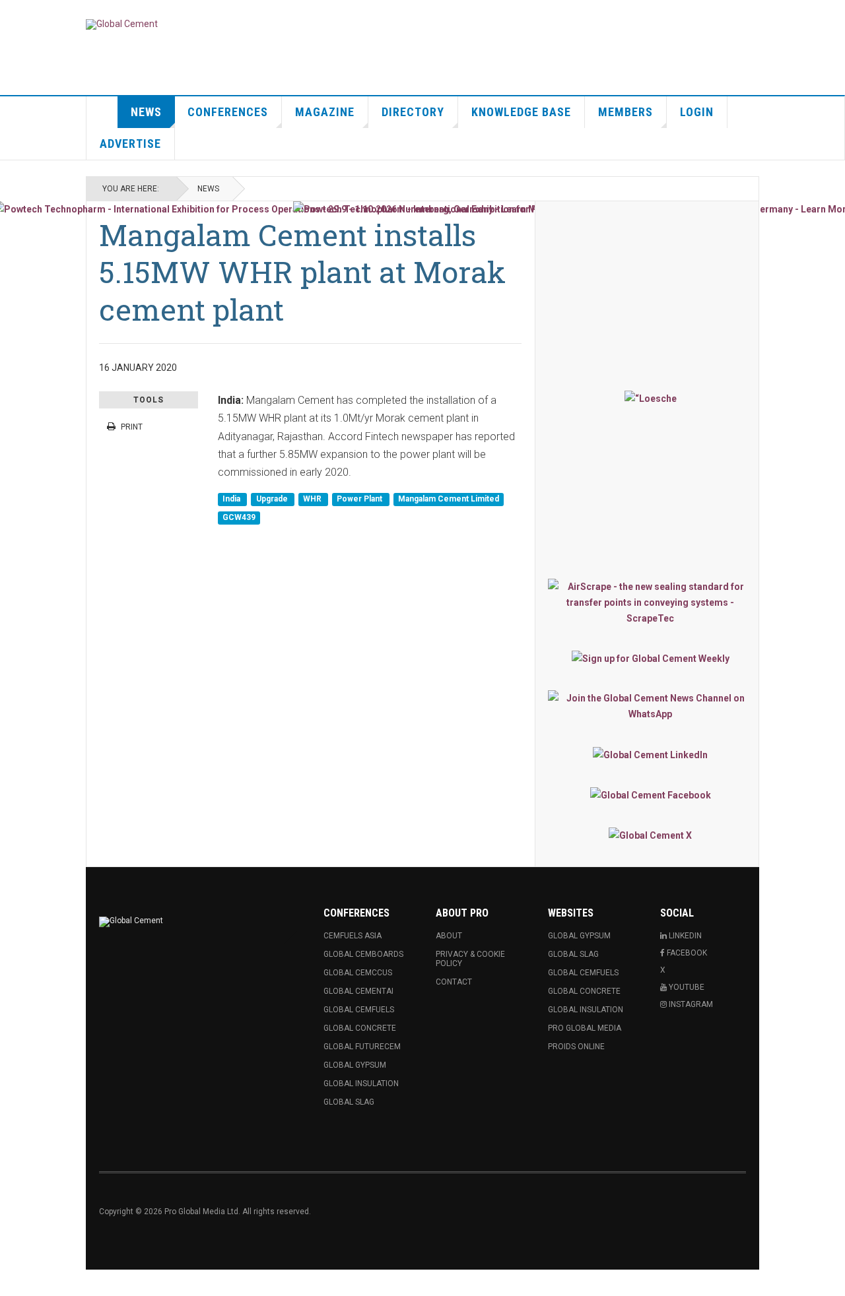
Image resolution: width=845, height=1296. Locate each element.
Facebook (686, 952)
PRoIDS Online (576, 1046)
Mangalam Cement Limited (448, 499)
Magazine (325, 112)
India (232, 499)
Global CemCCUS (357, 972)
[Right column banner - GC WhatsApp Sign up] (650, 706)
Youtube (685, 987)
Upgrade (273, 499)
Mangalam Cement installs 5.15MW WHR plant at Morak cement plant (302, 272)
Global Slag (348, 1102)
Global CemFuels (358, 1009)
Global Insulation (361, 1083)
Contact (454, 982)
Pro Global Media (584, 1028)
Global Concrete (359, 1028)
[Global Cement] (122, 24)
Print (132, 427)
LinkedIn (684, 935)
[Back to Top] (13, 1283)
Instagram (690, 1004)
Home (102, 112)
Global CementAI (358, 991)
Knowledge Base (521, 112)
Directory (413, 112)
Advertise (130, 143)
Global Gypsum (354, 1065)
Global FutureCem (362, 1046)
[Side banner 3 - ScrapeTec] (650, 602)
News (146, 112)
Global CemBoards (363, 954)
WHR (313, 499)
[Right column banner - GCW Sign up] (650, 658)
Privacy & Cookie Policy (470, 959)
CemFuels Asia (352, 935)
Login (697, 112)
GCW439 (238, 517)
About (449, 935)
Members (625, 112)
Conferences (227, 112)
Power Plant (360, 499)
